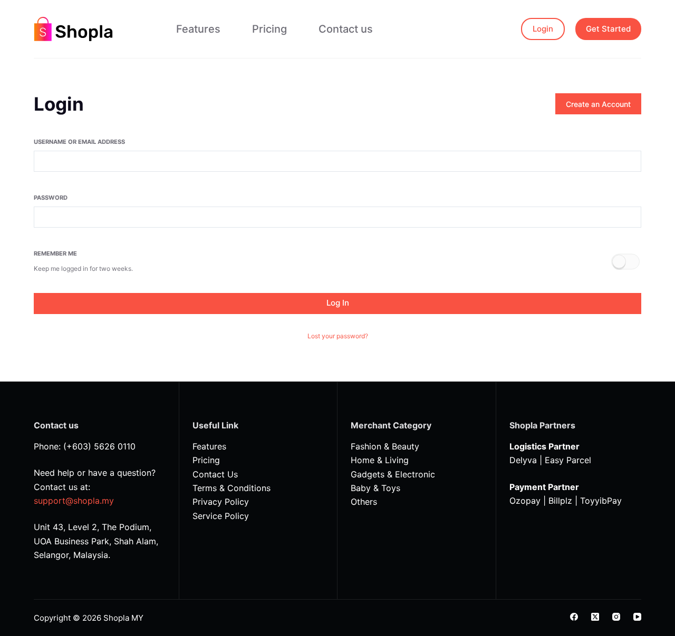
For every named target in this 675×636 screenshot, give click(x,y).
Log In (337, 303)
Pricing (269, 29)
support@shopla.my (74, 500)
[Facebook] (574, 617)
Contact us (346, 29)
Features (198, 29)
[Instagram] (616, 617)
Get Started (608, 29)
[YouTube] (637, 617)
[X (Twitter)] (595, 617)
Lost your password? (337, 336)
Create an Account (598, 104)
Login (543, 29)
